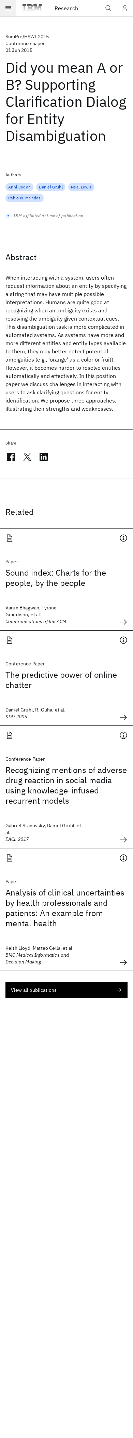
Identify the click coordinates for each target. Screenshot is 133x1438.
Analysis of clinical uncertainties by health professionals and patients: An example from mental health (64, 907)
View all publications (34, 990)
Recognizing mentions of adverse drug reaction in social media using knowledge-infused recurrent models (66, 785)
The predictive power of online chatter (61, 679)
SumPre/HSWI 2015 (27, 36)
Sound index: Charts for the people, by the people (55, 577)
